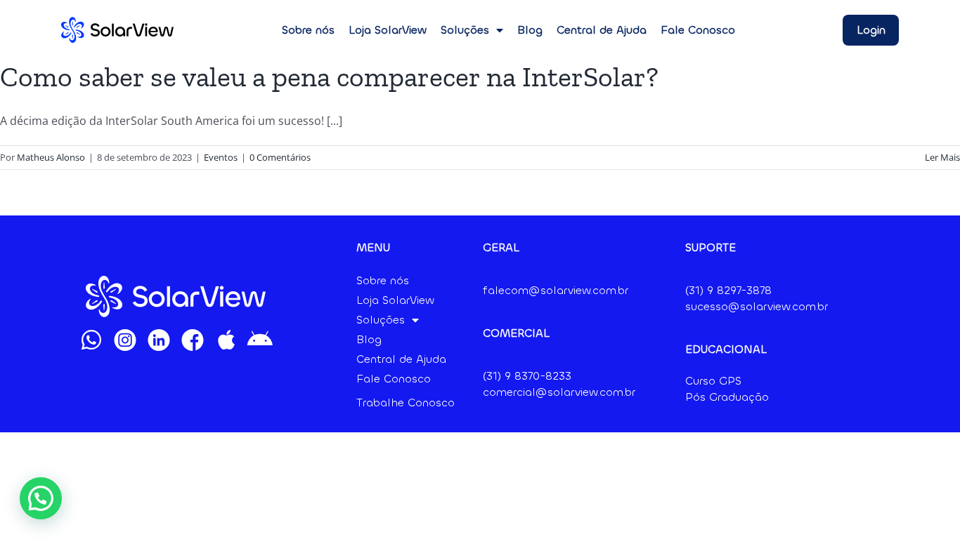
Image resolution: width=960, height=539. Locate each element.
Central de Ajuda (602, 29)
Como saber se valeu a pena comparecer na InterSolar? (329, 76)
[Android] (260, 339)
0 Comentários (280, 157)
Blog (530, 29)
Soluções (465, 29)
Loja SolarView (388, 29)
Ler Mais (942, 157)
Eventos (221, 157)
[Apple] (226, 339)
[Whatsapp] (91, 339)
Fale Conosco (698, 29)
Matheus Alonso (51, 157)
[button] (41, 498)
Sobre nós (308, 29)
